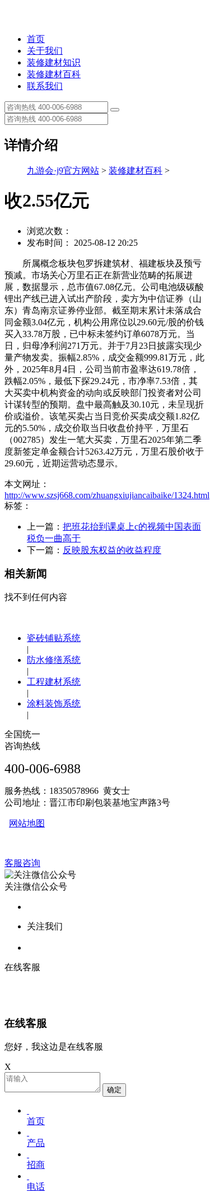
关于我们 (45, 50)
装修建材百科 (54, 74)
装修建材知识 (54, 62)
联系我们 (45, 86)
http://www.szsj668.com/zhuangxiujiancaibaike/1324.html (106, 495)
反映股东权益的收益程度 (112, 550)
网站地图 (27, 823)
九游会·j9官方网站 (63, 170)
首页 (36, 39)
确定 (114, 1090)
